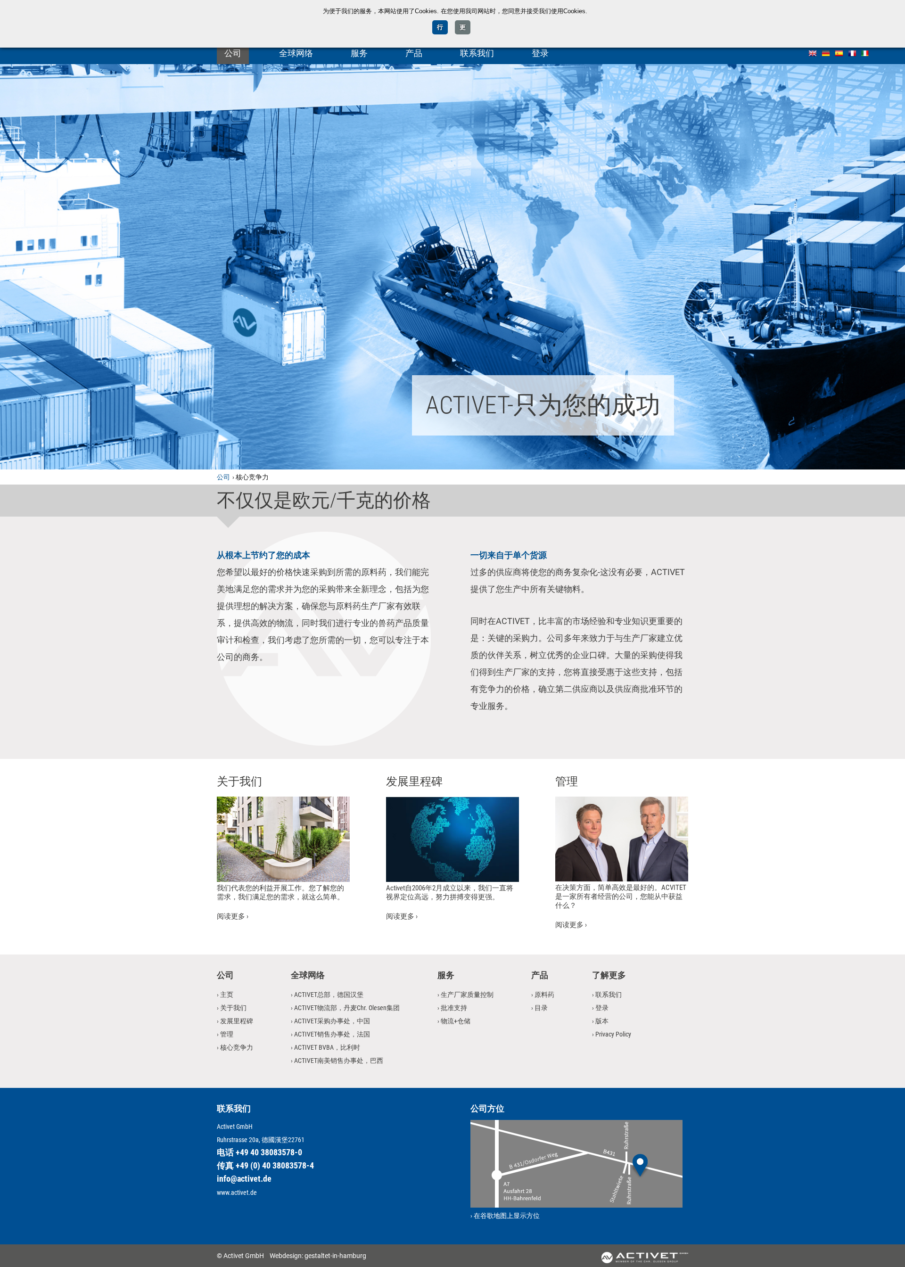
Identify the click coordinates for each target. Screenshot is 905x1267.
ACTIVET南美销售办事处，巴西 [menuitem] (338, 1060)
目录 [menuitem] (541, 1008)
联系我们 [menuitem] (477, 53)
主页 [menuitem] (226, 994)
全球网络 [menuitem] (296, 53)
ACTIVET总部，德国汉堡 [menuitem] (328, 994)
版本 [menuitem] (602, 1021)
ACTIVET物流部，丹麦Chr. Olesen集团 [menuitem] (347, 1008)
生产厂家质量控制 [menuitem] (467, 994)
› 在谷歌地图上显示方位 (505, 1215)
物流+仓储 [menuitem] (455, 1021)
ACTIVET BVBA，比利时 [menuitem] (327, 1047)
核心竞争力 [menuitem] (236, 1047)
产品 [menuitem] (413, 53)
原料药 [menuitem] (544, 994)
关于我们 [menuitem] (233, 1008)
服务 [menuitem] (359, 53)
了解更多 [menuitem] (609, 975)
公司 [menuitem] (232, 53)
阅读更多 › (232, 916)
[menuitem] (812, 53)
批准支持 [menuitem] (454, 1008)
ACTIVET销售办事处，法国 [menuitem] (332, 1034)
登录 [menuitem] (540, 53)
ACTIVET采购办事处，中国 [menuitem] (332, 1021)
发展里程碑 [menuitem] (236, 1021)
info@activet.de (244, 1179)
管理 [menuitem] (226, 1034)
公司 (223, 477)
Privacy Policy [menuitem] (613, 1034)
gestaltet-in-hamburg (335, 1255)
